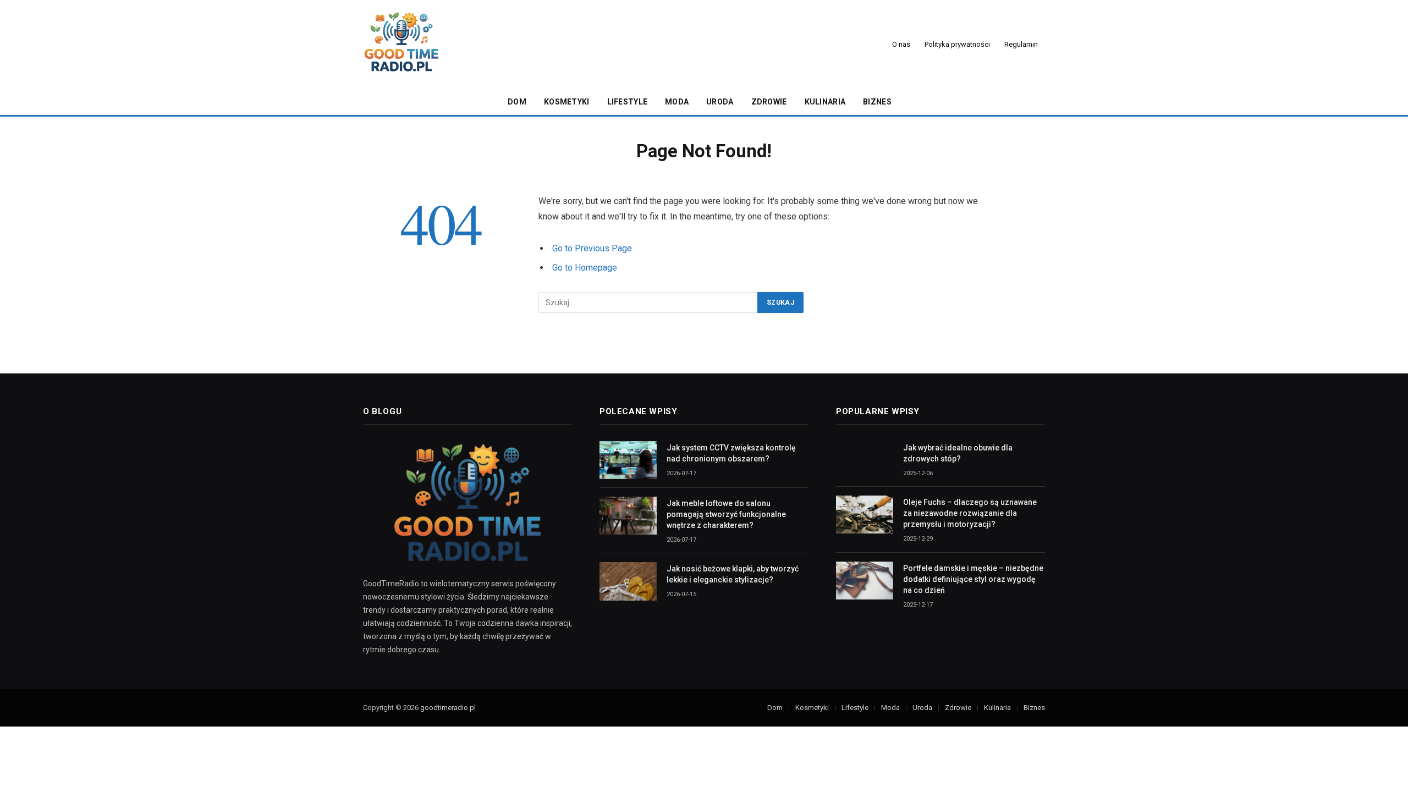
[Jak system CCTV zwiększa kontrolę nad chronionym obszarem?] (628, 460)
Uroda (719, 101)
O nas (901, 44)
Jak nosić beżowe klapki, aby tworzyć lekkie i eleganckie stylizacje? (733, 574)
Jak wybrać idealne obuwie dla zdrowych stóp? (958, 453)
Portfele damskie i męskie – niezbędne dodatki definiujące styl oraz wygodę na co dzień (973, 579)
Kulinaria (825, 101)
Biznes (877, 101)
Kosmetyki (567, 101)
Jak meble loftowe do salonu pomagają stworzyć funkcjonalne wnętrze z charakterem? (726, 514)
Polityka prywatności (957, 44)
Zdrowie (769, 101)
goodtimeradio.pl (448, 707)
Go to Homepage (584, 267)
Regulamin (1021, 44)
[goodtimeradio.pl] (401, 44)
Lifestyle (627, 101)
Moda (677, 101)
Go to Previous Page (592, 248)
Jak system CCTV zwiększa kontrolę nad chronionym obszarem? (731, 453)
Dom (517, 101)
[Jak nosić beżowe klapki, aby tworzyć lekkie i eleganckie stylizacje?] (628, 581)
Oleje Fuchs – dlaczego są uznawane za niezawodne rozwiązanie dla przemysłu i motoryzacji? (970, 513)
